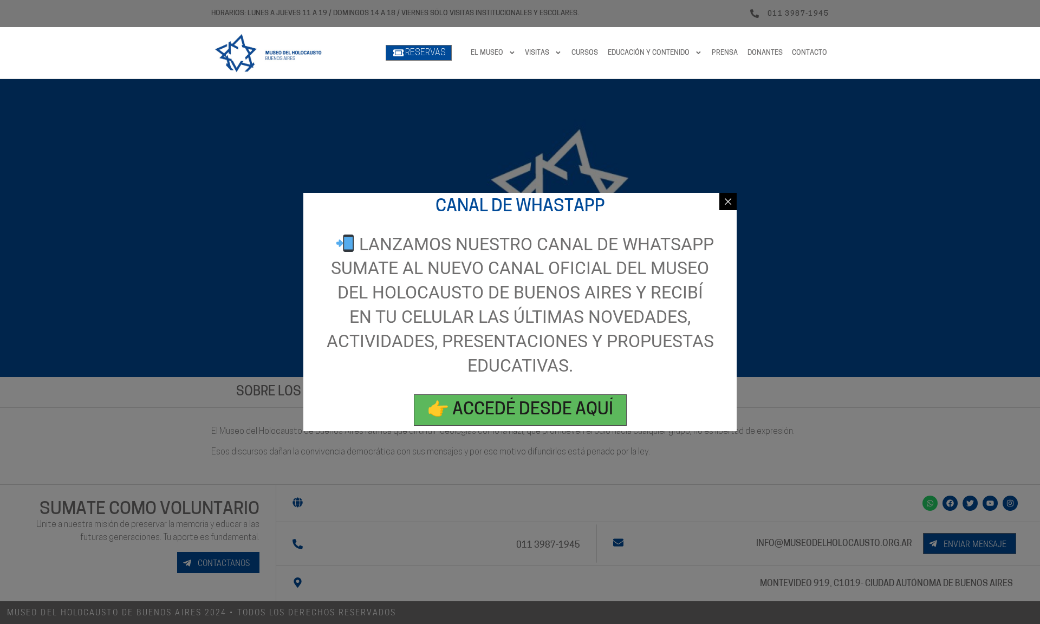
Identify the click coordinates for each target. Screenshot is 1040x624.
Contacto (809, 52)
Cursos (584, 52)
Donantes (765, 52)
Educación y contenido (649, 52)
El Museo (487, 52)
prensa (725, 52)
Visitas (537, 52)
